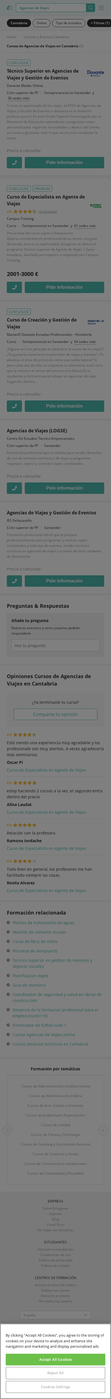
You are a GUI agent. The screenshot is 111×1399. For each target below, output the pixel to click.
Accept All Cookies (55, 1359)
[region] (55, 1361)
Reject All (55, 1372)
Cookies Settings (55, 1386)
